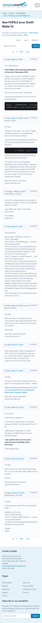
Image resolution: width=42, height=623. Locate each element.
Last (27, 52)
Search (36, 46)
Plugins (5, 586)
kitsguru (10, 191)
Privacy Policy (28, 586)
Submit (35, 616)
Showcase (6, 589)
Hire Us (5, 596)
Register (35, 40)
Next (21, 52)
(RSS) (26, 35)
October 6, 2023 (16, 35)
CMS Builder (21, 13)
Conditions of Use (29, 589)
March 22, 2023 (17, 407)
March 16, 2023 (17, 306)
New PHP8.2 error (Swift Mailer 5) (17, 16)
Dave (9, 118)
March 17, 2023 (17, 345)
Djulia (9, 493)
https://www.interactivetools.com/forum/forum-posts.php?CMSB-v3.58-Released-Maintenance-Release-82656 (21, 390)
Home (4, 13)
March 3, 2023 (19, 191)
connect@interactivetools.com (13, 566)
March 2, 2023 (17, 59)
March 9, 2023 (17, 227)
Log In (26, 40)
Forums (11, 13)
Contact (26, 593)
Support (5, 593)
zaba (9, 59)
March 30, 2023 (18, 493)
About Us (26, 583)
